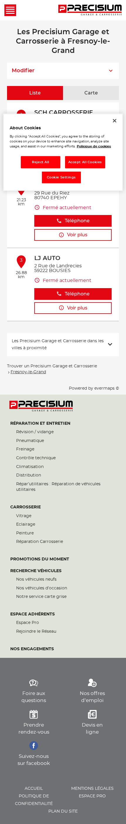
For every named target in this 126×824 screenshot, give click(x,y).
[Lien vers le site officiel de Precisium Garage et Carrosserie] (90, 10)
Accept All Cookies (85, 162)
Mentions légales (92, 789)
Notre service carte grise (41, 597)
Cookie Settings (61, 177)
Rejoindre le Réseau (36, 631)
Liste (35, 93)
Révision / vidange (35, 432)
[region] (63, 152)
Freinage (25, 449)
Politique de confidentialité (34, 800)
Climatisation (30, 467)
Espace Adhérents (32, 614)
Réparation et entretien (40, 424)
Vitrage (23, 516)
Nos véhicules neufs (36, 579)
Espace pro (92, 796)
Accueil (34, 789)
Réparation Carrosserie (39, 542)
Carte (91, 93)
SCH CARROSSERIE (63, 113)
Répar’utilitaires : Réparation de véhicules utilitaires (58, 487)
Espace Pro (27, 623)
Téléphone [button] (77, 221)
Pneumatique (30, 441)
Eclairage (25, 524)
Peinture (25, 533)
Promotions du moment (39, 559)
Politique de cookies (94, 146)
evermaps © (106, 388)
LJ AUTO (47, 258)
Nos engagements (32, 649)
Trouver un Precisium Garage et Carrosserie (52, 366)
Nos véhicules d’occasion (41, 588)
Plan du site (63, 811)
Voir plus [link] (77, 235)
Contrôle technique (36, 458)
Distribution (28, 475)
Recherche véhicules (36, 571)
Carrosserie (25, 507)
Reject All (40, 162)
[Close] (114, 120)
